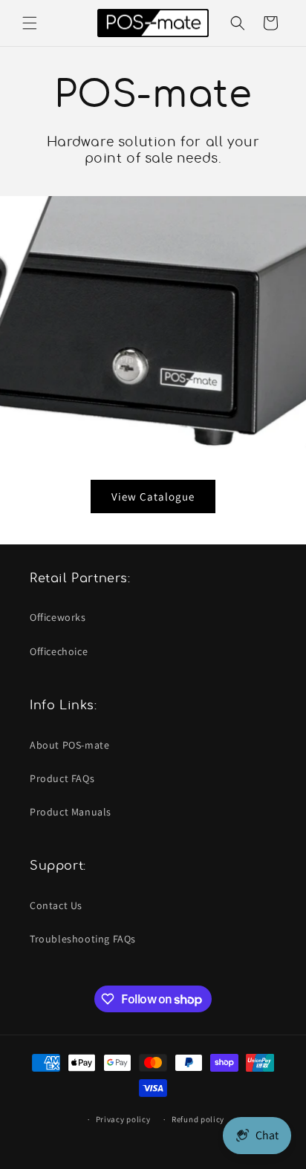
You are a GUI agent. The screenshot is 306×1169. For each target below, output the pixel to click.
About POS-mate (69, 745)
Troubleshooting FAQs (83, 938)
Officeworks (58, 617)
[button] (29, 23)
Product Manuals (70, 811)
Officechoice (59, 651)
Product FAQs (62, 778)
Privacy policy (123, 1119)
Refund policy (198, 1119)
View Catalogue (153, 496)
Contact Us (56, 905)
